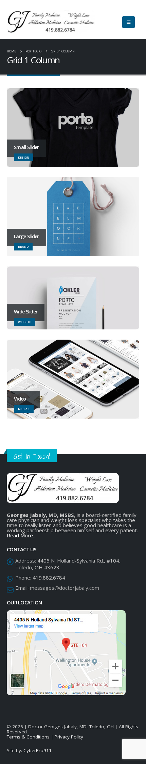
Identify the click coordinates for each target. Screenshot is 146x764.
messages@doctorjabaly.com (64, 587)
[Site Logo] (51, 22)
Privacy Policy (69, 737)
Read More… (22, 535)
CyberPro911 (37, 750)
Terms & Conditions (28, 737)
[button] (128, 22)
